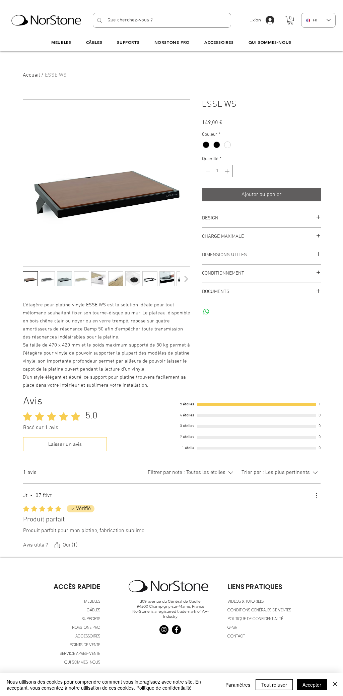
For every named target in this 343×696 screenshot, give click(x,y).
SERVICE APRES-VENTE (80, 653)
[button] (290, 20)
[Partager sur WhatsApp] (206, 312)
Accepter (311, 684)
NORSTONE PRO (86, 627)
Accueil (31, 75)
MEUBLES (92, 601)
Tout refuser (274, 684)
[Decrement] (207, 171)
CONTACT (236, 636)
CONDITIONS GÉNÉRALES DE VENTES (259, 610)
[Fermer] (335, 685)
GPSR (232, 627)
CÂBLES (93, 610)
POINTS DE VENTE (85, 645)
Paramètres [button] (237, 684)
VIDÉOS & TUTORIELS (245, 601)
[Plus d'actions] (317, 496)
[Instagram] (163, 629)
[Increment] (227, 171)
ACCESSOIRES (87, 636)
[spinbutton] (217, 171)
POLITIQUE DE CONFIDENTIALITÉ (255, 618)
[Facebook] (176, 629)
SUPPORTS (91, 618)
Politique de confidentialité (164, 687)
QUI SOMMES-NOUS (82, 662)
